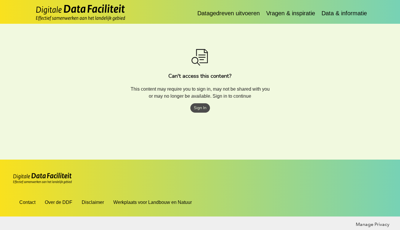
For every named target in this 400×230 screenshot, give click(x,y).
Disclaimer (93, 202)
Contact (27, 202)
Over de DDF (58, 202)
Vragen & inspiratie (291, 13)
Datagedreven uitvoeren (229, 13)
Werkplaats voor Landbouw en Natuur (152, 202)
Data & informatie (344, 13)
